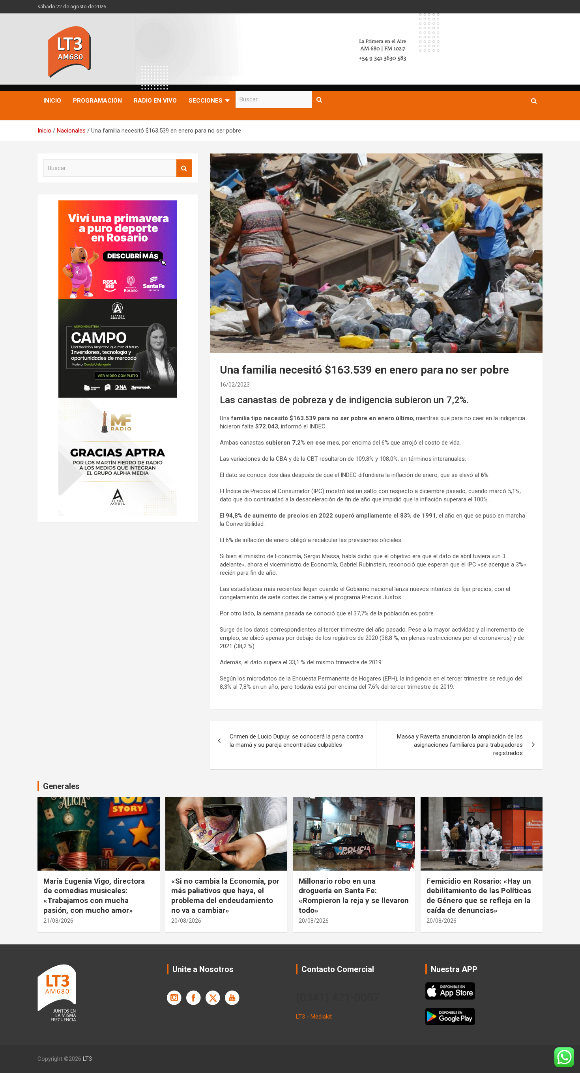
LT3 (87, 1058)
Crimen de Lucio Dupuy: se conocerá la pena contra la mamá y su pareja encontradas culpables (296, 740)
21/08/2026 (58, 921)
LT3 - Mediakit (314, 1016)
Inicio (52, 100)
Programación (97, 100)
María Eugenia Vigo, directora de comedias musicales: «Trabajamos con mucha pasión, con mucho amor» (94, 896)
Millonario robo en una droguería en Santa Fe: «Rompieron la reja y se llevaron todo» (354, 896)
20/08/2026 (186, 921)
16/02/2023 (235, 384)
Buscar (319, 99)
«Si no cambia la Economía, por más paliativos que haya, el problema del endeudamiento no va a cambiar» (225, 896)
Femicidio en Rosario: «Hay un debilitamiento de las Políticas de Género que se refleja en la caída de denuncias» (479, 896)
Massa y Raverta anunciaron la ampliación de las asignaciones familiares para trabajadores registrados (460, 745)
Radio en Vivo (155, 100)
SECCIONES (206, 100)
